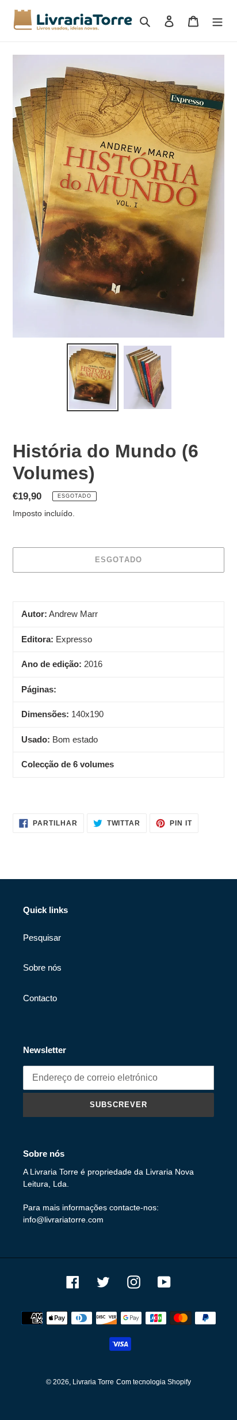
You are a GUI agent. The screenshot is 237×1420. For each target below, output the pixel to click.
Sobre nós (42, 967)
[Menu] (217, 21)
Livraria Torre (93, 1382)
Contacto (40, 998)
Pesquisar (42, 937)
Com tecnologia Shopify (153, 1382)
